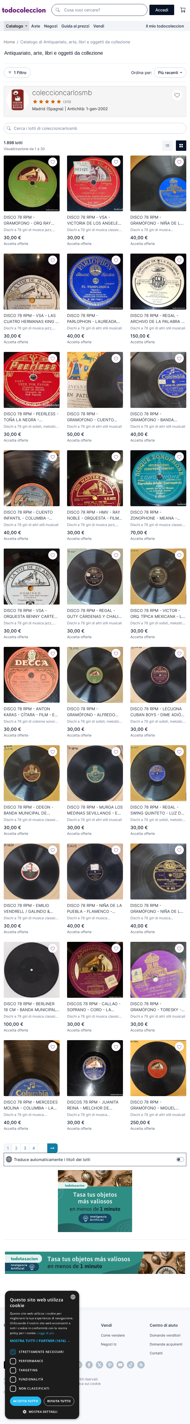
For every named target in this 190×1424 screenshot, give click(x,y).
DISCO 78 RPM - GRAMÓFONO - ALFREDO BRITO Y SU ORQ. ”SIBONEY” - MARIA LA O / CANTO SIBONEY (94, 712)
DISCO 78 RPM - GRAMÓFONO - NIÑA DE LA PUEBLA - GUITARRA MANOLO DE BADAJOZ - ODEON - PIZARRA (156, 220)
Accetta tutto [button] (25, 1401)
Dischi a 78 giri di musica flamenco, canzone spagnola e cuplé (155, 230)
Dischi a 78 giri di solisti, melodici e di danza (30, 426)
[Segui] (52, 162)
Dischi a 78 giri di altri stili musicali (94, 328)
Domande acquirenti (166, 1344)
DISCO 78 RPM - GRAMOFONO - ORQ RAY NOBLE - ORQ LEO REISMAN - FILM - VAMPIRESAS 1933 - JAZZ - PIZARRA (31, 220)
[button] (42, 1340)
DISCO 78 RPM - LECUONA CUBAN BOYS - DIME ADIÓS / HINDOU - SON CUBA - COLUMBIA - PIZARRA (157, 712)
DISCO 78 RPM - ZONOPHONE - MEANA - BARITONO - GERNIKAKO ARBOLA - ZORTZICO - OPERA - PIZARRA (153, 515)
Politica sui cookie (86, 1383)
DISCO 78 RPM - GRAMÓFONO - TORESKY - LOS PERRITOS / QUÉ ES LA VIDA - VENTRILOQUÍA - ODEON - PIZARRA (156, 1007)
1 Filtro (20, 72)
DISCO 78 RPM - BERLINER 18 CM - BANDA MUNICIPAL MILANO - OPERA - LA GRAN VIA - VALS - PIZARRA (31, 1007)
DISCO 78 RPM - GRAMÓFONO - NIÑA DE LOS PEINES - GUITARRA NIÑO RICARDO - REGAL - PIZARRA (158, 908)
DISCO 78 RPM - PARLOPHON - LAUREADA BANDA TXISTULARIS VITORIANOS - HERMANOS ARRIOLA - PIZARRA (92, 318)
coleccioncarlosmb (62, 92)
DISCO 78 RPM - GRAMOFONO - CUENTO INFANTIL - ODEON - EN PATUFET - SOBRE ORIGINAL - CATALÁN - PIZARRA (94, 417)
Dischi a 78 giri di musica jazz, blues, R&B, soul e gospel (28, 230)
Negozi (50, 26)
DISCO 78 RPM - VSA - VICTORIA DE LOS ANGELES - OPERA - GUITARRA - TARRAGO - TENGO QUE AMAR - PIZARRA (93, 220)
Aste (35, 26)
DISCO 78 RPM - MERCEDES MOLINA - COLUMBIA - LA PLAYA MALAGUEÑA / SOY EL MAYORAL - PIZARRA (31, 1105)
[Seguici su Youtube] (120, 1365)
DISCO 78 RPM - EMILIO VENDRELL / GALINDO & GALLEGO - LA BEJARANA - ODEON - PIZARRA (30, 908)
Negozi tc (109, 1344)
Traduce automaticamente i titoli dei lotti (52, 1159)
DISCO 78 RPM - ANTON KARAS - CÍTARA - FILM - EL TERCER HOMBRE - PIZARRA (31, 712)
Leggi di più (45, 1333)
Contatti (156, 1353)
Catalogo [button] (15, 26)
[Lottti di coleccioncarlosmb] (17, 100)
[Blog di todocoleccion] (141, 1365)
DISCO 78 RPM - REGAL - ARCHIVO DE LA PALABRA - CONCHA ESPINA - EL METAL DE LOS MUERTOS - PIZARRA (156, 318)
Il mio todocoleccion (165, 26)
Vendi (98, 26)
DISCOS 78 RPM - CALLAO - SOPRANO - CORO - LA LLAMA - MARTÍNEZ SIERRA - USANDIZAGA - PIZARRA (95, 1007)
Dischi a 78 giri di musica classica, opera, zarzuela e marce (94, 230)
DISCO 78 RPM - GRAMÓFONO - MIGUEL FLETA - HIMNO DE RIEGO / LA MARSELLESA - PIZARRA (156, 1105)
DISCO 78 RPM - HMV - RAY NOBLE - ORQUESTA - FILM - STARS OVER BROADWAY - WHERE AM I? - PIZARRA (94, 515)
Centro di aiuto (164, 1325)
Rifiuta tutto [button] (59, 1401)
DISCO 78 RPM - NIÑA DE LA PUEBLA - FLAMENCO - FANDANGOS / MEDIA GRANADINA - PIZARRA (94, 908)
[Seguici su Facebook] (89, 1365)
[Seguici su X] (99, 1365)
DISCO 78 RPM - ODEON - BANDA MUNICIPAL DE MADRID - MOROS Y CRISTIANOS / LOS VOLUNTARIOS (28, 810)
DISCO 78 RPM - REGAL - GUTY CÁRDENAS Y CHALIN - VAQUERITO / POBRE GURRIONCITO (94, 613)
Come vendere (113, 1335)
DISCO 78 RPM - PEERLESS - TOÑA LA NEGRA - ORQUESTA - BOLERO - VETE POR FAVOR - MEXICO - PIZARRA (31, 417)
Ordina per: (141, 72)
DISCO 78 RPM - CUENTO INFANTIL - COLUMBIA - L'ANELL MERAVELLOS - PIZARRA (28, 515)
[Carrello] (183, 10)
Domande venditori (165, 1335)
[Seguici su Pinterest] (110, 1365)
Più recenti (168, 72)
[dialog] (42, 1355)
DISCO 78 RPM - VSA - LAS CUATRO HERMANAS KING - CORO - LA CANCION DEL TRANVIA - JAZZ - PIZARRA (30, 318)
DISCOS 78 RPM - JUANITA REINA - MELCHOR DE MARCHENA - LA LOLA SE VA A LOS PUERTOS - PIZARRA (93, 1105)
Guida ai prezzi (75, 26)
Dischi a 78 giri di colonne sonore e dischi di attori (30, 721)
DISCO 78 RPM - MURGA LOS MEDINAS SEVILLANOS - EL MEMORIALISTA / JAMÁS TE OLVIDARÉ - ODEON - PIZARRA (95, 810)
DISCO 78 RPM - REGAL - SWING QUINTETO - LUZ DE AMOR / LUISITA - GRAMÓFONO (157, 810)
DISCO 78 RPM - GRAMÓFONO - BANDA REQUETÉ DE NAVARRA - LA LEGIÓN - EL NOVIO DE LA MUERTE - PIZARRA (157, 417)
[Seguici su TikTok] (130, 1365)
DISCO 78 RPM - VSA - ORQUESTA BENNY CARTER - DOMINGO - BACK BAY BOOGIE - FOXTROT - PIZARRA (30, 613)
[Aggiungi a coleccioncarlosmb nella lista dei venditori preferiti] (177, 95)
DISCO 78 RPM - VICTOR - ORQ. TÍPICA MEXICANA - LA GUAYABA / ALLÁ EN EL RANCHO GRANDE (157, 613)
